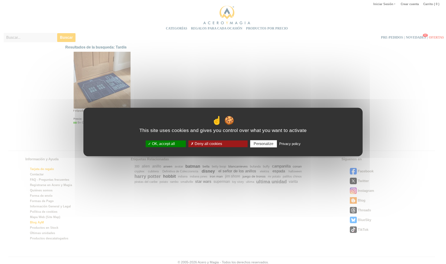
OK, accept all (163, 144)
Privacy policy (290, 144)
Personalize (263, 144)
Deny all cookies (208, 144)
